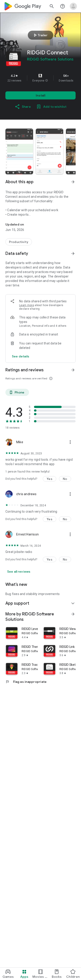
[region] (40, 78)
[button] (46, 80)
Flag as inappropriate (26, 682)
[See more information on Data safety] (73, 253)
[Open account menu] (73, 6)
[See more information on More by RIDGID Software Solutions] (73, 614)
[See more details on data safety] (20, 356)
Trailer (39, 35)
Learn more (26, 305)
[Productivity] (18, 242)
